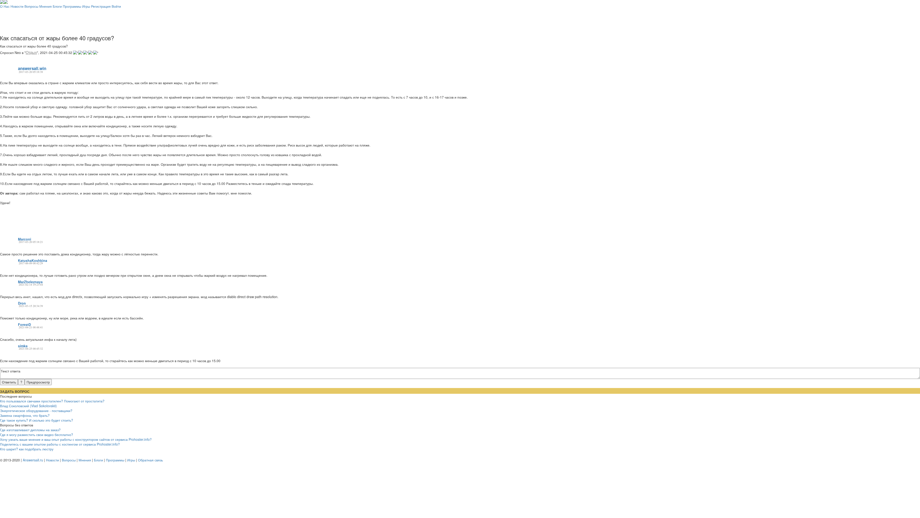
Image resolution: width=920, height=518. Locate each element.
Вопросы (31, 6)
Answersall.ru (33, 460)
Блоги (57, 6)
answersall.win (32, 68)
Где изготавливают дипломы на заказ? (30, 429)
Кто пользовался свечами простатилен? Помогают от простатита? (52, 401)
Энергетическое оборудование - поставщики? (36, 410)
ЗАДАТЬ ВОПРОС (14, 391)
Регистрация (101, 6)
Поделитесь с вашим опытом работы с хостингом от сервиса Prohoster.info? (60, 444)
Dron (22, 303)
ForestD (24, 324)
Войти (116, 6)
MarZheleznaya (30, 281)
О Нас (5, 6)
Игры (86, 6)
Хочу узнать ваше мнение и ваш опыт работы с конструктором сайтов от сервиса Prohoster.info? (76, 439)
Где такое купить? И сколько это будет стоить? (36, 420)
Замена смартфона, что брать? (25, 415)
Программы (72, 6)
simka (23, 345)
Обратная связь (150, 460)
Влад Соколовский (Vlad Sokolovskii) (28, 405)
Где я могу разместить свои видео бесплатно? (36, 434)
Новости (17, 6)
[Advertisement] (460, 19)
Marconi (24, 239)
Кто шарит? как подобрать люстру (26, 449)
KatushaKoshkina (32, 260)
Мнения (45, 6)
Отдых (31, 52)
